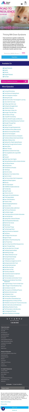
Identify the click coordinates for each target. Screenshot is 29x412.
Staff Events (3, 381)
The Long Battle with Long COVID (12, 152)
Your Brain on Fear (8, 269)
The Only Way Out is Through (11, 248)
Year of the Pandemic (9, 199)
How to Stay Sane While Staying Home (14, 244)
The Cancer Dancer (9, 163)
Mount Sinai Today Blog (14, 320)
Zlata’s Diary (7, 146)
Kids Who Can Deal (9, 267)
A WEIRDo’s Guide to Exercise (11, 186)
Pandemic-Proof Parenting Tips (12, 239)
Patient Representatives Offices (7, 341)
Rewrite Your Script (9, 223)
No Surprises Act (4, 332)
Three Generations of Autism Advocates (14, 214)
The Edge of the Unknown (10, 235)
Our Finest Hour (8, 242)
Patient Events (3, 348)
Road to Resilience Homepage (11, 313)
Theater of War (8, 201)
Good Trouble (7, 191)
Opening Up (7, 225)
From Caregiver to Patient (10, 95)
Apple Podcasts (8, 68)
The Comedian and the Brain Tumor (13, 278)
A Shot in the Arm (8, 193)
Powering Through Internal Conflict (13, 144)
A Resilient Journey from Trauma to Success (15, 302)
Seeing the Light (8, 97)
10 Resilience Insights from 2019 (12, 261)
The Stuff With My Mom (10, 265)
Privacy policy (4, 404)
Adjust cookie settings (5, 401)
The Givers (7, 233)
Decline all (14, 410)
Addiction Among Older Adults (11, 131)
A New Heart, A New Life (10, 110)
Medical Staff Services (5, 379)
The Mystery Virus (8, 294)
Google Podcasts (8, 74)
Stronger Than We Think (10, 112)
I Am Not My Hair (8, 216)
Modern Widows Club (9, 140)
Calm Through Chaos (9, 246)
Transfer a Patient (4, 370)
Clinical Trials (3, 344)
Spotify (6, 70)
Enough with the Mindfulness (11, 195)
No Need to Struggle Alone (11, 106)
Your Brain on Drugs (9, 114)
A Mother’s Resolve (9, 108)
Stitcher (6, 72)
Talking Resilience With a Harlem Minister (14, 161)
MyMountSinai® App (5, 328)
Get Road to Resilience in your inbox (9, 81)
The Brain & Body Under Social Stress (13, 138)
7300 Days (7, 169)
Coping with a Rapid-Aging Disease (13, 142)
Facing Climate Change (10, 256)
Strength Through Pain (10, 123)
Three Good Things (9, 227)
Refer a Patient (3, 374)
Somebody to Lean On (9, 288)
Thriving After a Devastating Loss (12, 298)
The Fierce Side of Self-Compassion (13, 178)
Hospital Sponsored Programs (6, 377)
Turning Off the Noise (9, 91)
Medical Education (4, 355)
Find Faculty (3, 360)
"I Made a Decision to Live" (10, 254)
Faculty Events (3, 365)
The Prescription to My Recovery (12, 309)
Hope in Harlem (8, 125)
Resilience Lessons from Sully (11, 150)
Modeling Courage (8, 252)
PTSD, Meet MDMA (9, 197)
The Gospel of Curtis (9, 259)
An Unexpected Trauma (10, 311)
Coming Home (7, 165)
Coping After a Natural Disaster (12, 218)
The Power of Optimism (10, 296)
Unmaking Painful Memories (11, 220)
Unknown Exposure (9, 276)
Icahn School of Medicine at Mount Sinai (8, 353)
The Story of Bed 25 (9, 271)
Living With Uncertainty (10, 116)
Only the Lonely (8, 172)
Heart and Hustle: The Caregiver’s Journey (14, 99)
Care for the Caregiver (9, 133)
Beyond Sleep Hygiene (10, 180)
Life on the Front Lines (9, 102)
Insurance (3, 363)
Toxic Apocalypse (8, 184)
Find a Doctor (3, 337)
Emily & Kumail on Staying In (11, 231)
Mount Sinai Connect (5, 372)
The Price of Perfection (10, 210)
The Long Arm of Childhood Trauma (13, 290)
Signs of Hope (7, 237)
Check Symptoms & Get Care (6, 339)
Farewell (6, 157)
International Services (5, 334)
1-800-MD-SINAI (14, 322)
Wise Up (6, 182)
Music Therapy (8, 148)
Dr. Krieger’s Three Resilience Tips (12, 285)
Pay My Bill (3, 330)
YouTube (6, 76)
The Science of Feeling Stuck (11, 93)
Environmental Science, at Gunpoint (13, 136)
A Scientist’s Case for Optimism (12, 273)
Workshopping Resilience (10, 203)
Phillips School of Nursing (5, 362)
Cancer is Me (7, 206)
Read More (14, 57)
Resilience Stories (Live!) (10, 292)
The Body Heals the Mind (10, 250)
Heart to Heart (7, 176)
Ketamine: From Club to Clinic (11, 174)
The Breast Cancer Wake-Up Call (12, 129)
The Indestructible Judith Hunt (11, 208)
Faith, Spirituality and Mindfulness (12, 305)
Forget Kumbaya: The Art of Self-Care (13, 283)
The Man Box (7, 189)
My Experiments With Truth (11, 263)
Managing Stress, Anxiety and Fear (13, 300)
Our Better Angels (8, 212)
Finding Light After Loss (10, 104)
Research (3, 358)
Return (6, 155)
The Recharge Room (9, 229)
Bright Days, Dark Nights (10, 159)
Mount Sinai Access (5, 336)
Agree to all (14, 407)
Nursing (2, 375)
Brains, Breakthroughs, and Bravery (13, 119)
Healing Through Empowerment (12, 127)
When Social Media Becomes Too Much (14, 121)
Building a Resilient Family (10, 307)
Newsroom (3, 346)
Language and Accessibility (6, 343)
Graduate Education (4, 356)
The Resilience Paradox (10, 167)
